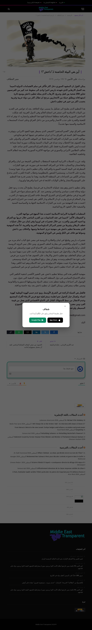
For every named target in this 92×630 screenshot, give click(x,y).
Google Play (36, 320)
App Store (53, 320)
